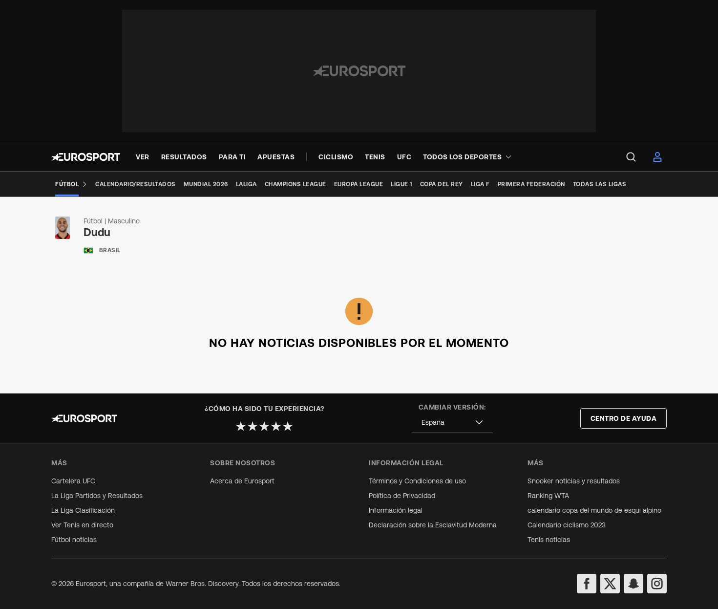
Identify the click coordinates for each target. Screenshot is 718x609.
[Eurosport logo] (85, 156)
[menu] (631, 157)
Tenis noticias (549, 540)
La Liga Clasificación (83, 510)
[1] (241, 426)
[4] (276, 426)
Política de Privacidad (402, 496)
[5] (288, 426)
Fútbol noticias (74, 540)
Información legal (395, 510)
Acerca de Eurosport (242, 481)
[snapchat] (633, 583)
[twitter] (610, 583)
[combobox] (452, 422)
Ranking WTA (548, 496)
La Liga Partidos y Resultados (97, 496)
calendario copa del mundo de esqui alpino (594, 510)
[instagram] (657, 583)
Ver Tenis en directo (82, 525)
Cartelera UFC (73, 481)
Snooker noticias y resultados (574, 481)
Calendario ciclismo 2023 (567, 525)
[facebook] (586, 583)
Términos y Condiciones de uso (417, 481)
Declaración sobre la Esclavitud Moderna (433, 525)
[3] (264, 426)
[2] (252, 426)
